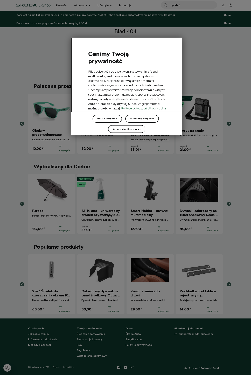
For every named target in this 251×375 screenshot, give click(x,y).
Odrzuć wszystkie (107, 118)
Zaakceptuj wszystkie (142, 118)
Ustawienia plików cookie (127, 129)
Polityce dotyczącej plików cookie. (143, 108)
